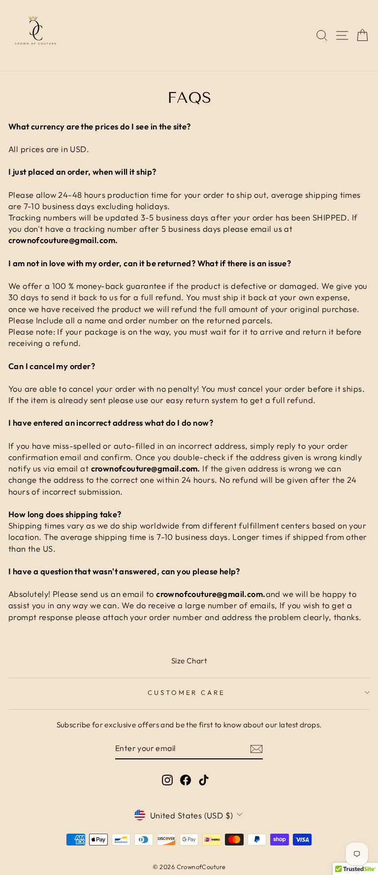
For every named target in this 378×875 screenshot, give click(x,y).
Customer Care (187, 692)
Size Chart (189, 660)
